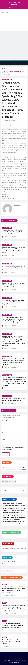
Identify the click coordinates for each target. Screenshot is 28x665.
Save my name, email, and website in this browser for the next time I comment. (13, 448)
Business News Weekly (7, 571)
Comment (4, 420)
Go (23, 468)
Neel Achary (6, 236)
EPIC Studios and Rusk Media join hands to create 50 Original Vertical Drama (14, 268)
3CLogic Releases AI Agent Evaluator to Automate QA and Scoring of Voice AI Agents (12, 625)
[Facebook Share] (3, 125)
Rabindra (6, 120)
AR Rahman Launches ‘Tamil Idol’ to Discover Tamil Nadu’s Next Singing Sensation (14, 302)
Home (3, 68)
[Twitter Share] (6, 125)
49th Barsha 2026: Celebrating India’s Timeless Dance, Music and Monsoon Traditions (13, 232)
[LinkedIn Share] (9, 125)
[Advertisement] (14, 45)
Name (3, 433)
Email (3, 439)
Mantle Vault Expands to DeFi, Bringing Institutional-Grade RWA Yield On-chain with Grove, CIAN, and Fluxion (14, 505)
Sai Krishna (6, 595)
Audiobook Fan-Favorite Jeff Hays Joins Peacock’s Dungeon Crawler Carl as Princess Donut (13, 285)
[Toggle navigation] (14, 63)
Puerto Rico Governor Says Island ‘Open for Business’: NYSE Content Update (14, 641)
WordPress (19, 660)
